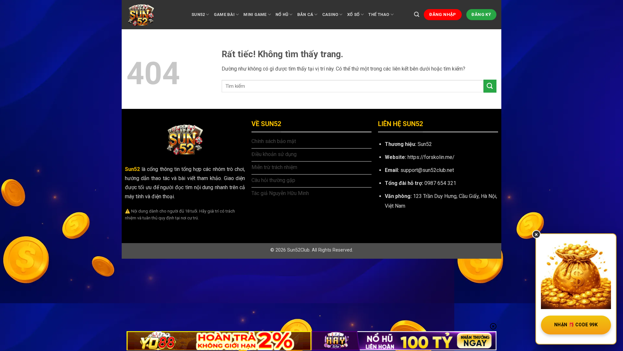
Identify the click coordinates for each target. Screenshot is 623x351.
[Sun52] (154, 14)
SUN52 (198, 14)
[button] (416, 14)
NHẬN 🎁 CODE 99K (576, 324)
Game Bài (224, 14)
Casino (330, 14)
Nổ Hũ (281, 14)
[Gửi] (489, 86)
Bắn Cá (305, 14)
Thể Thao (378, 14)
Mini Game (254, 14)
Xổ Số (353, 14)
